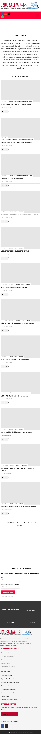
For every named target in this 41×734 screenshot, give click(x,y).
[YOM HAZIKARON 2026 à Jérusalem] (20, 274)
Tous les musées (6, 663)
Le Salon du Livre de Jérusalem (12, 179)
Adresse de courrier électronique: (10, 584)
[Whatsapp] (2, 16)
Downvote (6, 111)
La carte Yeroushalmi (7, 656)
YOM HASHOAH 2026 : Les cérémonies (15, 360)
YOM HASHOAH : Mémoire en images (14, 396)
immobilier (8, 139)
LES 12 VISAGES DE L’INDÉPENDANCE (15, 251)
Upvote (2, 111)
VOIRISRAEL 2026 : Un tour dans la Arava (16, 104)
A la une (11, 101)
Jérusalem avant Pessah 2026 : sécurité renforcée (18, 506)
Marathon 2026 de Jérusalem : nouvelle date (16, 432)
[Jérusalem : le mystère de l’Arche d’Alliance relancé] (20, 202)
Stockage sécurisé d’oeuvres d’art (11, 699)
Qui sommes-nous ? (7, 675)
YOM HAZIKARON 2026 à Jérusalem (14, 287)
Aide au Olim (5, 660)
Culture (18, 465)
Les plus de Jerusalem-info (26, 139)
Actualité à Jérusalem (7, 653)
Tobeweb (19, 732)
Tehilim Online (5, 696)
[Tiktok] (9, 13)
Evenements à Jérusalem (21, 101)
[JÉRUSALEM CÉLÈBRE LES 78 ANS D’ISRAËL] (20, 310)
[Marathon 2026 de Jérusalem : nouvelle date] (20, 419)
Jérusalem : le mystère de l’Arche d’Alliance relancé (19, 215)
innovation (15, 139)
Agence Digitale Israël (7, 679)
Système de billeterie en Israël (10, 682)
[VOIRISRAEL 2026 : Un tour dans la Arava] (20, 91)
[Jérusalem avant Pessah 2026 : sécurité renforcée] (20, 493)
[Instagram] (5, 13)
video (30, 101)
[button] (37, 15)
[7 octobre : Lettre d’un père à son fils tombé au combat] (20, 455)
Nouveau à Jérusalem (8, 667)
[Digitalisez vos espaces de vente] (20, 562)
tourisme (21, 211)
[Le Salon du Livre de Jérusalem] (20, 165)
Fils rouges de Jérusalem (8, 689)
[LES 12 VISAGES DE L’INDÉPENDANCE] (20, 238)
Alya (3, 139)
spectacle (24, 465)
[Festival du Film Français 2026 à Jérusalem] (20, 129)
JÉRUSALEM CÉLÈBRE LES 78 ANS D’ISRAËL (17, 323)
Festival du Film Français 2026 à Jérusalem (16, 142)
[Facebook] (2, 13)
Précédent (10, 523)
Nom (2, 577)
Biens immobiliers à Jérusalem (10, 693)
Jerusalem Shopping (7, 686)
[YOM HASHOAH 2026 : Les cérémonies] (20, 346)
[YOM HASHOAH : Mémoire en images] (20, 383)
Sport (15, 211)
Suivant (19, 525)
